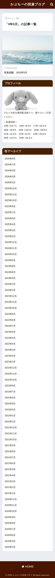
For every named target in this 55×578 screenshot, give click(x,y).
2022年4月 (10, 409)
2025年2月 (10, 236)
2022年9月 (10, 385)
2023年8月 (10, 320)
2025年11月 (11, 194)
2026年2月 (10, 182)
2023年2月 (10, 356)
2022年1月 (10, 421)
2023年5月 (10, 338)
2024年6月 (10, 272)
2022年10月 (11, 380)
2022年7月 (10, 391)
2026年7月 (10, 164)
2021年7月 (10, 457)
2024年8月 (10, 266)
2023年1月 (10, 362)
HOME (29, 566)
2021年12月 (11, 427)
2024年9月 (10, 260)
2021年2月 (10, 487)
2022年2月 (10, 415)
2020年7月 (10, 529)
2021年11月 (11, 433)
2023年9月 (10, 314)
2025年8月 (10, 206)
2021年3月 (10, 481)
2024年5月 (10, 278)
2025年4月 (10, 224)
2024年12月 (11, 242)
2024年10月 (11, 254)
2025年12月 (11, 188)
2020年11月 (11, 505)
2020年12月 (11, 499)
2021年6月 (10, 463)
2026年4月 (10, 176)
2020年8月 (10, 523)
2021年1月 (10, 493)
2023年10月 (11, 308)
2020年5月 (10, 541)
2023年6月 (10, 332)
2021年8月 (10, 451)
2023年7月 (10, 326)
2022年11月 (11, 374)
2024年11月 (11, 248)
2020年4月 (10, 547)
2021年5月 (10, 469)
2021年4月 (10, 475)
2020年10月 (11, 511)
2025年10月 (11, 200)
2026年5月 (10, 170)
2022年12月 (11, 368)
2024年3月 (10, 284)
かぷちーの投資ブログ (27, 4)
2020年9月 (10, 517)
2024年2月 (10, 290)
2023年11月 (11, 302)
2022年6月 (10, 397)
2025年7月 (10, 212)
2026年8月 (10, 158)
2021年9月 (10, 445)
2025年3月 (10, 230)
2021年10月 (11, 439)
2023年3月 (10, 350)
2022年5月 (10, 403)
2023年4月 (10, 344)
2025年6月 (10, 218)
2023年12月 (11, 296)
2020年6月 (10, 535)
